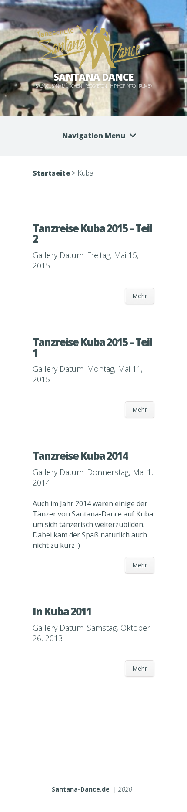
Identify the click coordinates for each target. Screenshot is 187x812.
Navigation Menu (93, 135)
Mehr (139, 296)
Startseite (51, 173)
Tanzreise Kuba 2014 (80, 455)
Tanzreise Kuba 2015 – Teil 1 (92, 347)
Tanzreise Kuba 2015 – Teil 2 (92, 233)
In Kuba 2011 (62, 611)
